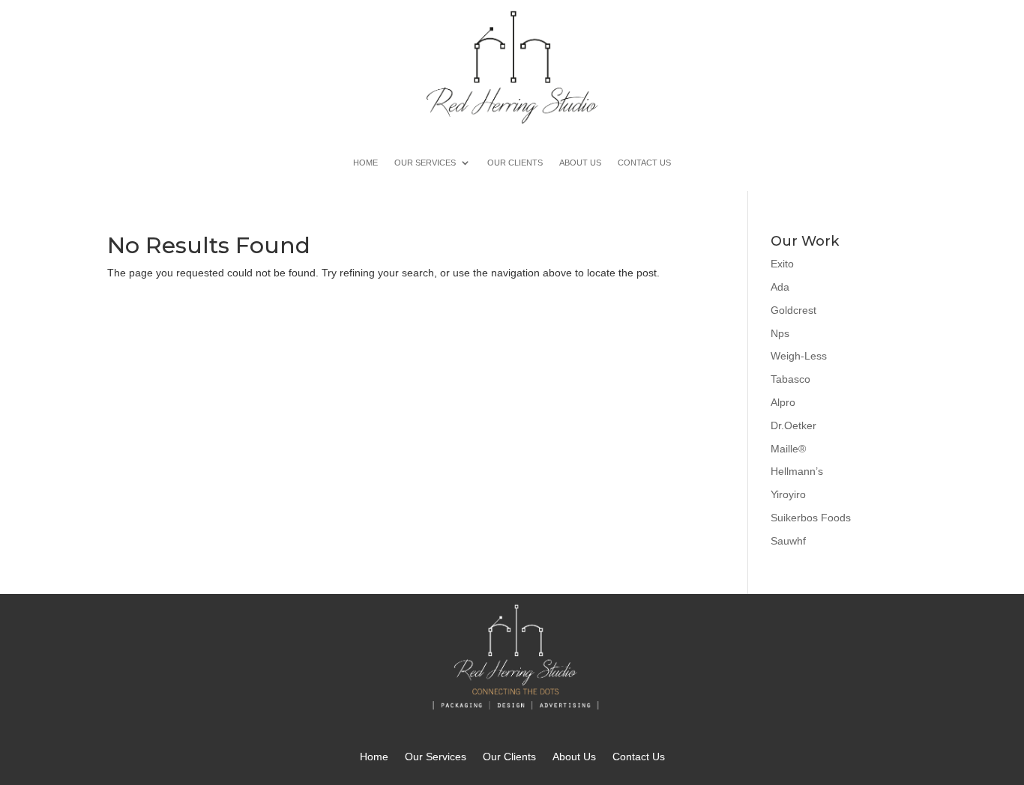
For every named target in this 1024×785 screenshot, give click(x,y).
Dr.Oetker (793, 425)
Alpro (783, 402)
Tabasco (790, 379)
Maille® (788, 449)
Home (365, 162)
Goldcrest (793, 310)
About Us (580, 162)
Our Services (425, 162)
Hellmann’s (797, 471)
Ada (780, 287)
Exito (782, 264)
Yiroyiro (788, 494)
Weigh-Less (799, 356)
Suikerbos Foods (811, 518)
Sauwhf (788, 541)
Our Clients (515, 162)
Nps (780, 333)
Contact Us (644, 162)
